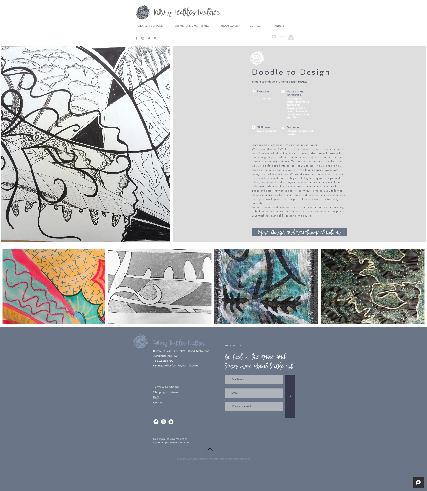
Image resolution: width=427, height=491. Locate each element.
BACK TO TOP (234, 345)
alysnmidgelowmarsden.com (171, 442)
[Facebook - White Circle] (155, 421)
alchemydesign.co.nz (239, 458)
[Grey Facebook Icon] (136, 38)
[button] (291, 36)
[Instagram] (143, 38)
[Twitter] (149, 38)
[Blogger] (155, 38)
